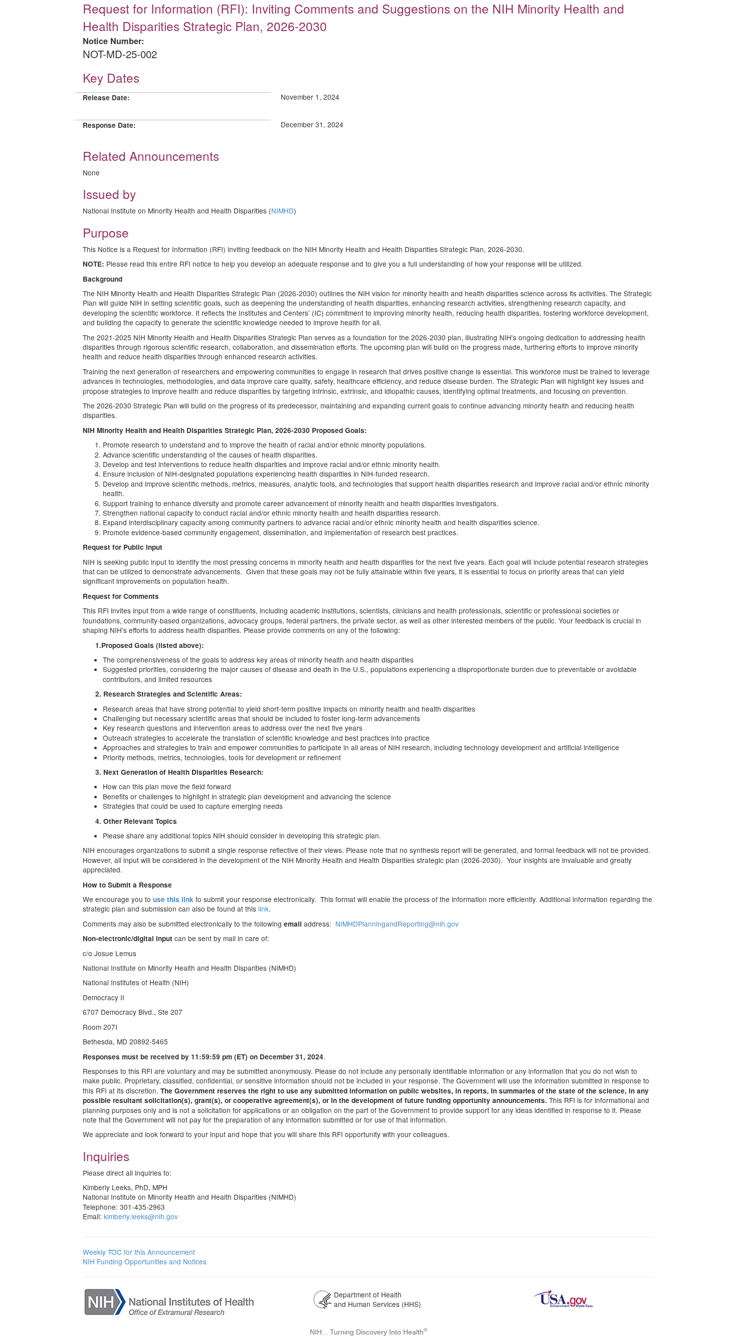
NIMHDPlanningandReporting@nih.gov (397, 924)
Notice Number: (113, 41)
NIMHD (282, 210)
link (263, 909)
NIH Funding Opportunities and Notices (145, 1261)
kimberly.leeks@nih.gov (141, 1216)
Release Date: (106, 97)
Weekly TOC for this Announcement (139, 1252)
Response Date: (109, 125)
